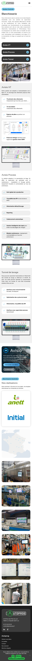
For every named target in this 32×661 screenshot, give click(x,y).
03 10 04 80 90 (7, 624)
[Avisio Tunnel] (27, 59)
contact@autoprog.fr (9, 626)
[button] (8, 9)
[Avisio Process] (27, 52)
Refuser (18, 656)
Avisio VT (6, 45)
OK (13, 656)
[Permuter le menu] (29, 3)
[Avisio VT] (27, 45)
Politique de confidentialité (16, 658)
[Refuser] (30, 655)
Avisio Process (9, 52)
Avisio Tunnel (8, 59)
